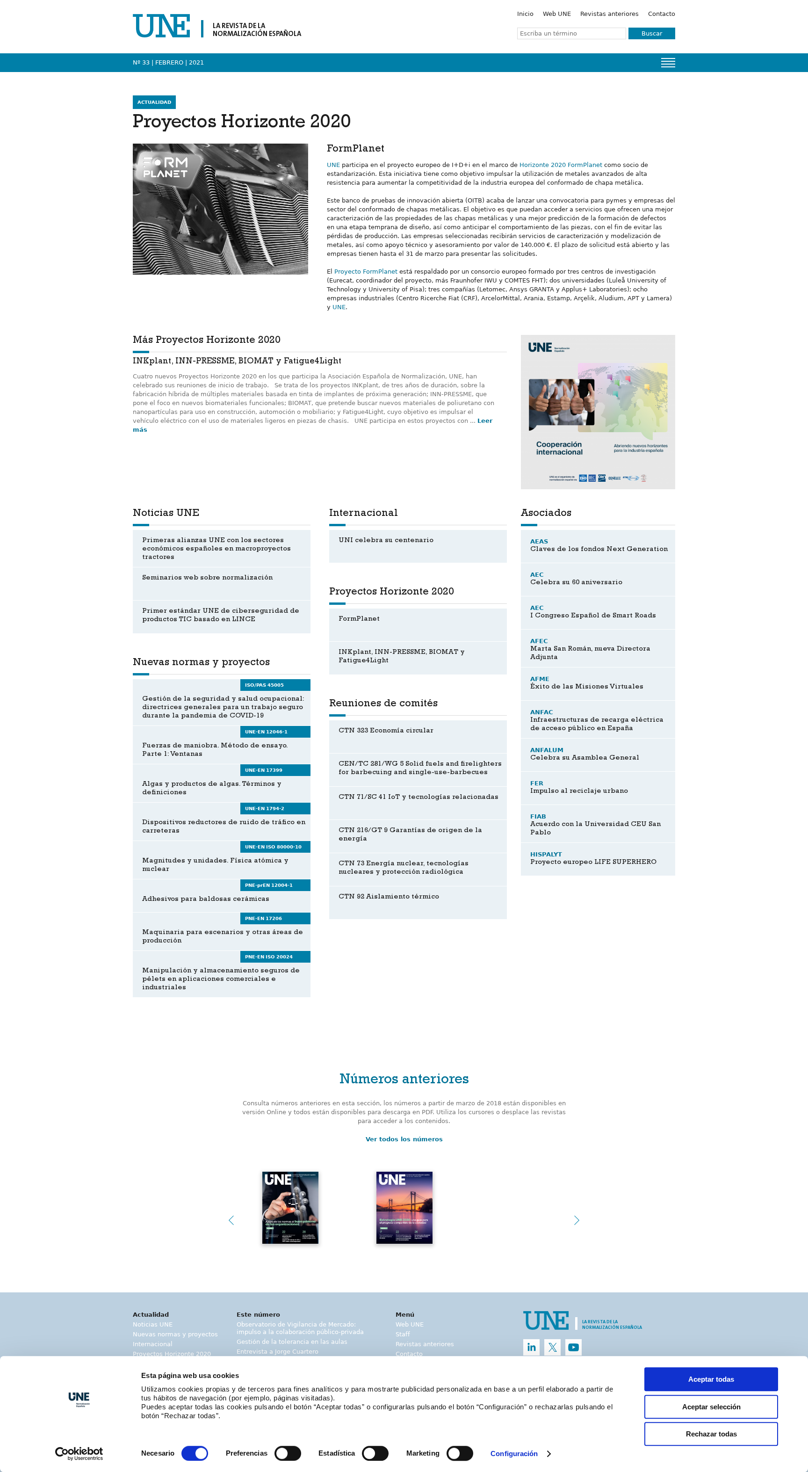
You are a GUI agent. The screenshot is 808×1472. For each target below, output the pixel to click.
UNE (333, 164)
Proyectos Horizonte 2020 (172, 1353)
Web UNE (557, 13)
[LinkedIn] (531, 1347)
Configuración (514, 1454)
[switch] (287, 1453)
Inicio (525, 13)
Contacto (661, 13)
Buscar (652, 33)
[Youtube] (573, 1347)
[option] (598, 412)
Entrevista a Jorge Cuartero (277, 1351)
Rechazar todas (711, 1434)
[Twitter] (552, 1347)
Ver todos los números (404, 1139)
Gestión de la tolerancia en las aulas (292, 1341)
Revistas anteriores (609, 13)
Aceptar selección (711, 1407)
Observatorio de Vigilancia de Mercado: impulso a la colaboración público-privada (300, 1328)
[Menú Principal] (668, 62)
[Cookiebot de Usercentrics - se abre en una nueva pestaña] (79, 1454)
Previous (231, 1220)
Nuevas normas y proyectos (175, 1334)
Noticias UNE (153, 1324)
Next (577, 1220)
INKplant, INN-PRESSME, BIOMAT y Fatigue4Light (237, 362)
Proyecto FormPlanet (365, 271)
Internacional (153, 1344)
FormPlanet (585, 164)
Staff (403, 1334)
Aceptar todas (711, 1379)
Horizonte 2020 (542, 164)
